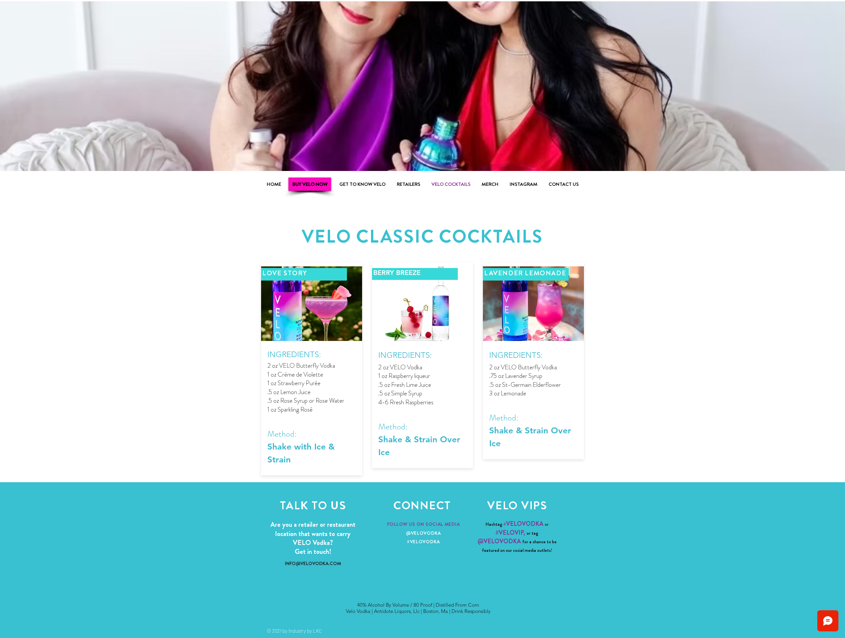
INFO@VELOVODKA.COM (313, 563)
